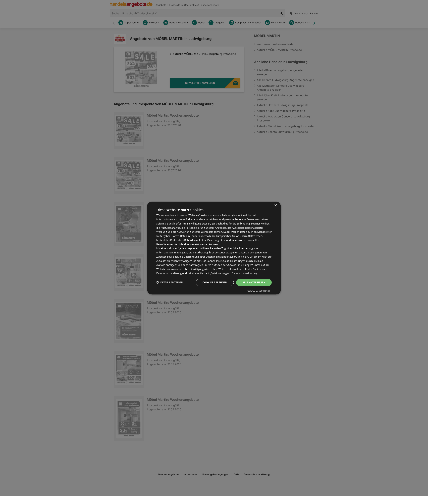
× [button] (275, 205)
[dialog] (214, 248)
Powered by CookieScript (258, 291)
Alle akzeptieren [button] (253, 282)
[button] (169, 282)
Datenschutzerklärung (244, 273)
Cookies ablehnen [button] (214, 282)
